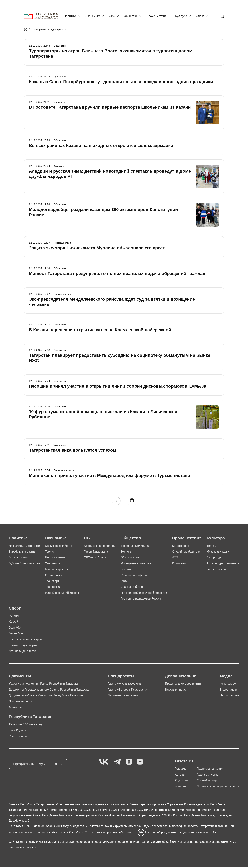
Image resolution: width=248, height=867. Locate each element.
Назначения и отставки (24, 545)
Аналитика (16, 707)
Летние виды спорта (22, 651)
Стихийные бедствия (186, 551)
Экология (127, 551)
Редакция (181, 780)
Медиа (226, 676)
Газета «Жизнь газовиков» (125, 683)
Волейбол (15, 627)
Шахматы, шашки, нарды (25, 639)
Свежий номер (207, 780)
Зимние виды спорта (23, 645)
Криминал (179, 563)
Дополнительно (180, 676)
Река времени (18, 736)
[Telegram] (117, 762)
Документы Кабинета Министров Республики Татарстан (46, 695)
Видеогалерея (229, 689)
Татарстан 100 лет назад (25, 724)
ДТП (175, 557)
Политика (70, 16)
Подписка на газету (210, 768)
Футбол (14, 615)
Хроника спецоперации (99, 545)
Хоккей (13, 621)
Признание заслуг (21, 701)
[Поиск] (222, 16)
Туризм (50, 551)
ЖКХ (124, 581)
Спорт (200, 16)
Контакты (181, 786)
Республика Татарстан (30, 716)
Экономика (92, 16)
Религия (126, 569)
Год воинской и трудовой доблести (144, 592)
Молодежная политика (136, 563)
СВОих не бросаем (96, 557)
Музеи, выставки (218, 551)
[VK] (104, 762)
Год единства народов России (141, 598)
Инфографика (229, 695)
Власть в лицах (175, 689)
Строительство (55, 575)
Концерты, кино (217, 569)
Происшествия (156, 16)
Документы (20, 676)
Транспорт (52, 581)
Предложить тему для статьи (37, 764)
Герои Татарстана (96, 551)
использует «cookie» (73, 841)
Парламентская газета (123, 695)
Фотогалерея (228, 683)
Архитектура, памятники (223, 563)
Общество (131, 16)
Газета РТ (184, 761)
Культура (181, 16)
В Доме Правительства (24, 563)
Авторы (180, 774)
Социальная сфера (134, 575)
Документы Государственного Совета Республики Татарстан (49, 689)
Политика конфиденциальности (218, 786)
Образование (130, 557)
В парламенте (18, 557)
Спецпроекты (121, 676)
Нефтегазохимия (56, 557)
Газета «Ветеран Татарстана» (128, 689)
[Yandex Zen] (140, 762)
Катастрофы (180, 545)
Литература (214, 557)
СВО (112, 16)
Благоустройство (132, 586)
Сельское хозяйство (58, 545)
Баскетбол (16, 633)
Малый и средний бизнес (62, 592)
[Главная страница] (41, 16)
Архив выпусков (208, 774)
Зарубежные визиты (22, 551)
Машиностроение (57, 569)
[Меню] (216, 16)
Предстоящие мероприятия (183, 683)
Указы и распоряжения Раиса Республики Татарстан (44, 683)
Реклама (180, 768)
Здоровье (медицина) (135, 545)
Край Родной (17, 730)
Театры (212, 545)
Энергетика (52, 563)
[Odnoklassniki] (129, 762)
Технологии (53, 586)
